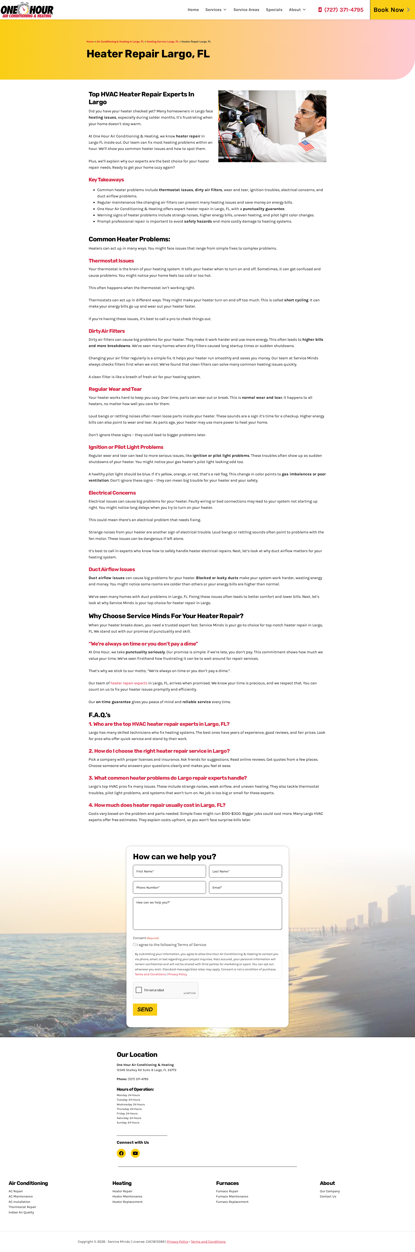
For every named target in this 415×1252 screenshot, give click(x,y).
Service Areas (246, 9)
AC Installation (19, 1202)
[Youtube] (135, 1153)
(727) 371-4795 (344, 9)
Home (193, 9)
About (295, 9)
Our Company (330, 1191)
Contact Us (328, 1196)
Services (213, 9)
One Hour (27, 9)
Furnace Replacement (232, 1202)
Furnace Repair (227, 1191)
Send (145, 1009)
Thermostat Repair (22, 1207)
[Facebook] (121, 1153)
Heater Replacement (127, 1202)
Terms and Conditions (150, 974)
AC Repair (16, 1191)
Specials (274, 9)
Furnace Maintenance (232, 1196)
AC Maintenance (21, 1196)
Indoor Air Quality (21, 1212)
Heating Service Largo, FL (163, 41)
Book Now (389, 10)
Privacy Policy (177, 974)
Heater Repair (122, 1191)
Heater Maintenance (127, 1196)
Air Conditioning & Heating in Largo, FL (120, 41)
